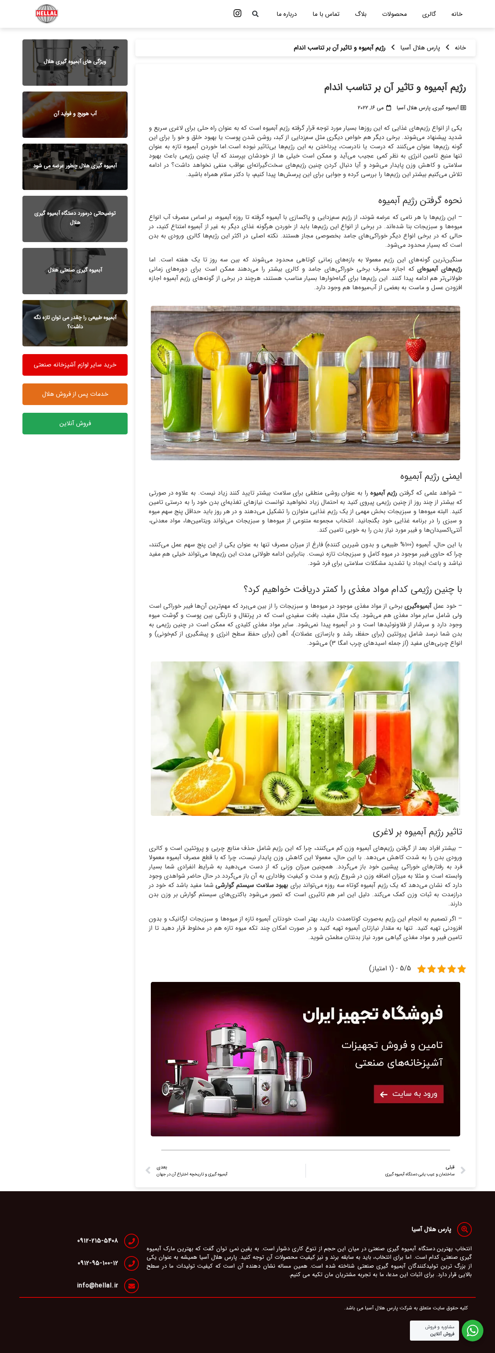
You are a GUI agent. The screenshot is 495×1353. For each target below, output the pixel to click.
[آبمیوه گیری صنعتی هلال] (75, 271)
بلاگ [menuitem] (361, 14)
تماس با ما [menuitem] (326, 14)
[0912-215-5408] (131, 1241)
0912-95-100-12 (98, 1263)
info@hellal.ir (97, 1285)
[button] (255, 14)
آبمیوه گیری (446, 107)
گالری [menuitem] (429, 14)
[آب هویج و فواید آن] (75, 115)
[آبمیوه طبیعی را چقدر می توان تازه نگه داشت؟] (75, 323)
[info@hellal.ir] (131, 1285)
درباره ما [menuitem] (287, 14)
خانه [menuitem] (457, 14)
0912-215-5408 (97, 1241)
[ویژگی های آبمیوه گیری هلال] (75, 62)
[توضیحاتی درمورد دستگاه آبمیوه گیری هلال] (75, 219)
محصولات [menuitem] (394, 14)
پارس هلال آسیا (420, 48)
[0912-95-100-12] (131, 1263)
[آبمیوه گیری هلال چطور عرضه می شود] (75, 167)
